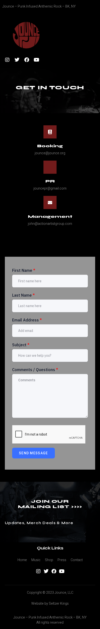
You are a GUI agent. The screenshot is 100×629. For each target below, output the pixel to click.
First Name (23, 270)
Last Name (23, 295)
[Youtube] (36, 60)
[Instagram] (7, 60)
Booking (50, 146)
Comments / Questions (35, 369)
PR (50, 181)
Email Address (27, 320)
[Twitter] (17, 60)
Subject (20, 344)
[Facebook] (27, 60)
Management (50, 216)
